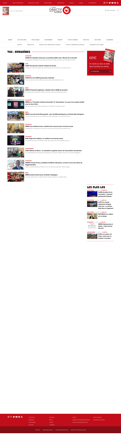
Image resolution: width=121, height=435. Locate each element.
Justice (86, 39)
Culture (97, 39)
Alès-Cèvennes (17, 3)
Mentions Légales (48, 430)
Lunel (81, 3)
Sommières (92, 3)
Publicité (30, 44)
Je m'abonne (95, 71)
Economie (48, 39)
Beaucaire (48, 3)
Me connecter (111, 10)
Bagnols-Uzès (34, 3)
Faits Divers (73, 39)
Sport (60, 39)
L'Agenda (109, 39)
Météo (19, 44)
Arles (72, 3)
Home (10, 39)
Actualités (21, 39)
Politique (35, 39)
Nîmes (5, 3)
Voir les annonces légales (75, 44)
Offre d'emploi (97, 417)
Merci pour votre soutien (78, 430)
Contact (37, 430)
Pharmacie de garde (97, 44)
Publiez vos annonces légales (49, 44)
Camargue (60, 3)
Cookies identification (61, 430)
